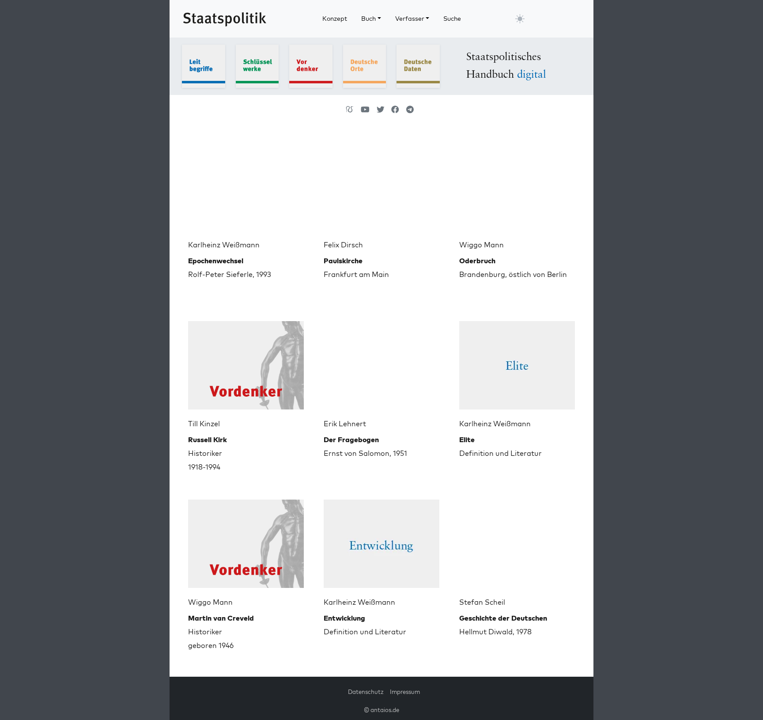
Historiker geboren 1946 (221, 632)
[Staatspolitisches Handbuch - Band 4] (364, 65)
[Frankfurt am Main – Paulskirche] (381, 183)
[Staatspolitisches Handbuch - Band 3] (310, 65)
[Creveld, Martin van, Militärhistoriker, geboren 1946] (246, 540)
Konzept (334, 19)
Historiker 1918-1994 (207, 453)
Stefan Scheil (482, 602)
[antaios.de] (350, 110)
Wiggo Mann (481, 244)
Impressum (405, 691)
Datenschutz (366, 691)
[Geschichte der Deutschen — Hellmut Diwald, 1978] (517, 540)
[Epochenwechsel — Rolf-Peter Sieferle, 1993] (246, 183)
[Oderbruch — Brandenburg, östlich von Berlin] (517, 183)
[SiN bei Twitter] (381, 110)
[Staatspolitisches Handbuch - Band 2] (257, 65)
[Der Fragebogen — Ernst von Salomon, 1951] (381, 361)
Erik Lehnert (345, 423)
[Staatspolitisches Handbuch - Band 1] (203, 65)
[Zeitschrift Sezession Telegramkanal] (410, 110)
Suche (452, 19)
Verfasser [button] (409, 19)
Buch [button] (368, 19)
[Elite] (517, 361)
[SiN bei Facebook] (395, 110)
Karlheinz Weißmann (224, 244)
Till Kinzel (204, 423)
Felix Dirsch (343, 244)
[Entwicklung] (381, 540)
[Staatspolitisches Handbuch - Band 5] (418, 65)
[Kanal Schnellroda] (365, 110)
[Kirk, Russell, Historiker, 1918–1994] (246, 361)
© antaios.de (381, 709)
